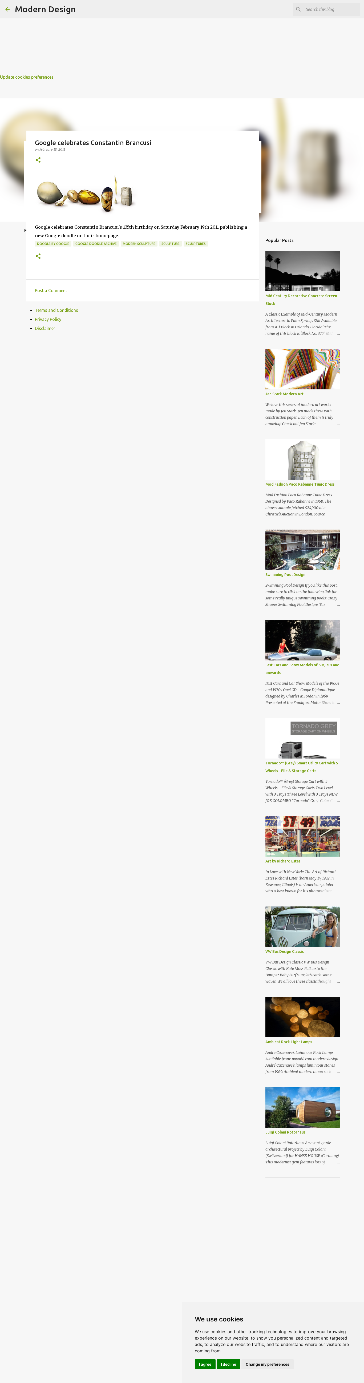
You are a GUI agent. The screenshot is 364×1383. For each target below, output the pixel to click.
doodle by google (53, 243)
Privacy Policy (48, 319)
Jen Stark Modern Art (284, 394)
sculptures (196, 243)
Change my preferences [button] (267, 1364)
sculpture (170, 243)
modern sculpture (139, 243)
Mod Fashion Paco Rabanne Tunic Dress (299, 484)
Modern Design (45, 9)
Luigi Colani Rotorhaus (285, 1132)
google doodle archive (96, 243)
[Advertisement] (160, 37)
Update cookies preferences (27, 77)
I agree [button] (205, 1364)
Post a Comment (51, 290)
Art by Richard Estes (282, 861)
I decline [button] (228, 1364)
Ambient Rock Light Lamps (288, 1042)
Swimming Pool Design (285, 574)
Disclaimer (45, 328)
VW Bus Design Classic (284, 951)
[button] (38, 160)
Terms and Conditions (56, 310)
